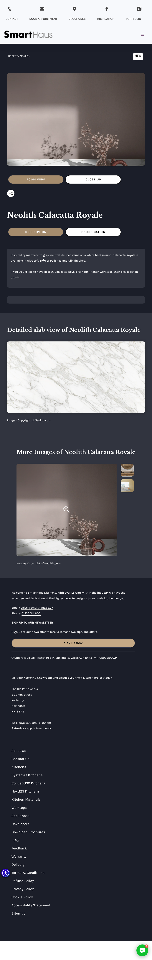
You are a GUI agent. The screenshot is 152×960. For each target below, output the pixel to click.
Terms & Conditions (27, 873)
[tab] (36, 179)
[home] (28, 35)
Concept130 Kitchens (28, 783)
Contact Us (20, 759)
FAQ (16, 840)
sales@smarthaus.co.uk (37, 607)
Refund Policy (22, 881)
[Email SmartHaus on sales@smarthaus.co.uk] (42, 9)
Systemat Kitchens (27, 775)
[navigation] (19, 57)
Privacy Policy (22, 889)
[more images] (127, 470)
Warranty (18, 856)
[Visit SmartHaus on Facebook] (107, 9)
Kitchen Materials (26, 799)
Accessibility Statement (30, 905)
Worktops (19, 807)
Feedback (19, 848)
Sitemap (18, 913)
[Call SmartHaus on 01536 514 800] (10, 9)
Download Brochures (28, 832)
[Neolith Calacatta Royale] (66, 510)
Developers (20, 824)
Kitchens (18, 767)
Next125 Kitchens (25, 791)
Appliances (20, 816)
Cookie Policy (22, 897)
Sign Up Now (73, 643)
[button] (5, 873)
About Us (18, 751)
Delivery (17, 864)
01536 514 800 (31, 613)
